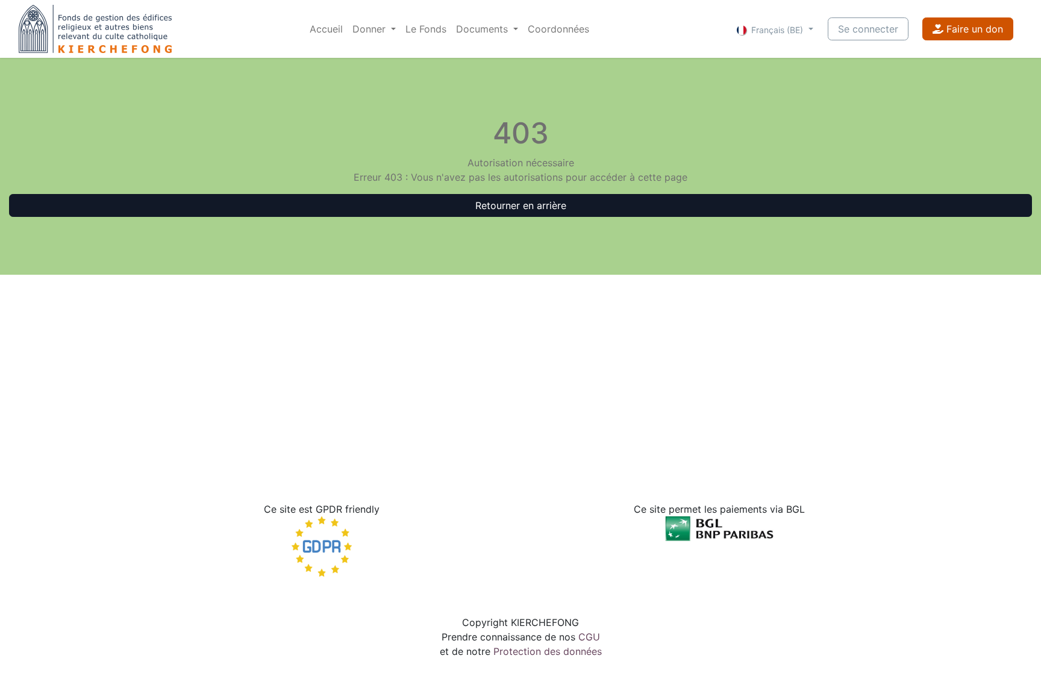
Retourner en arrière (520, 205)
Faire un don (973, 29)
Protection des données (547, 651)
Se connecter (868, 29)
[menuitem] (326, 29)
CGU (589, 637)
